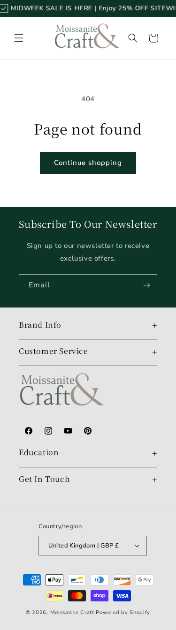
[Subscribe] (146, 285)
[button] (18, 38)
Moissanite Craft (72, 612)
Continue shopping (88, 162)
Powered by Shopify (123, 612)
